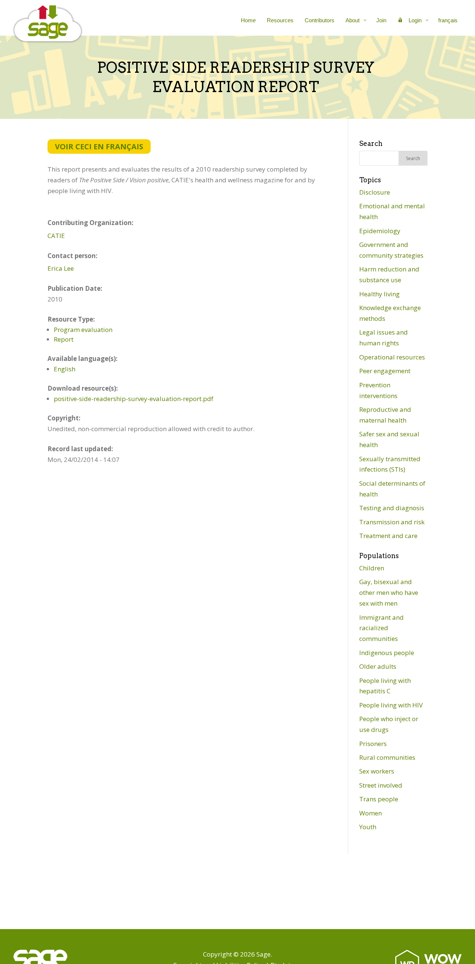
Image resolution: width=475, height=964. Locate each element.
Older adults (377, 666)
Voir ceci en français (99, 146)
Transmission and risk (392, 522)
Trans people (378, 799)
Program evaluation (83, 329)
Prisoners (373, 743)
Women (370, 813)
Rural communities (387, 757)
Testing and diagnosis (391, 508)
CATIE (56, 235)
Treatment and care (388, 535)
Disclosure (374, 192)
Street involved (380, 785)
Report (63, 339)
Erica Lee (61, 268)
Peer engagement (384, 371)
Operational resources (392, 357)
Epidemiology (379, 231)
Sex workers (376, 771)
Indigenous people (386, 652)
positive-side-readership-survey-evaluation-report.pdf (133, 398)
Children (371, 568)
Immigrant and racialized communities (381, 628)
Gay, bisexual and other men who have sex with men (388, 592)
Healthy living (379, 294)
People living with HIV (391, 705)
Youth (367, 827)
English (64, 369)
